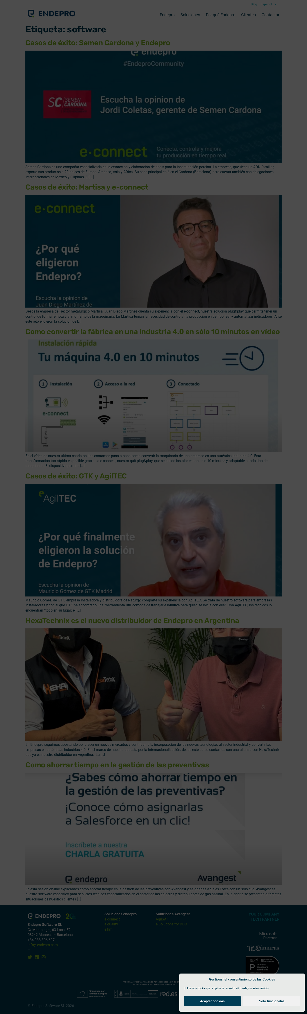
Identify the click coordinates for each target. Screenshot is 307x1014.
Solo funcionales (272, 1001)
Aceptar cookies (212, 1001)
